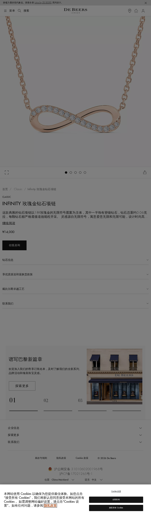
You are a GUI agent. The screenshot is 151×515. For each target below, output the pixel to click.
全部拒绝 (116, 500)
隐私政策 (50, 505)
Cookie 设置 (116, 491)
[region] (75, 499)
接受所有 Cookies (116, 508)
